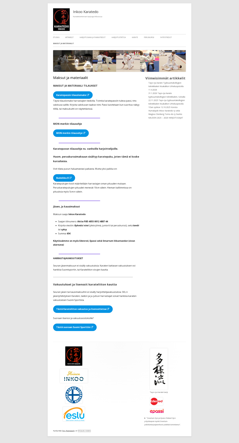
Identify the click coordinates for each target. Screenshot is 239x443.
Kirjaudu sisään (84, 431)
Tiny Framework (68, 431)
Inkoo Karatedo (85, 11)
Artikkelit (69, 37)
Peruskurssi (149, 37)
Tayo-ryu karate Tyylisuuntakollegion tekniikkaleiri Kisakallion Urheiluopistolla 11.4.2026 (166, 86)
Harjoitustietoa (119, 37)
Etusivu (56, 37)
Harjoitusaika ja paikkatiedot (93, 37)
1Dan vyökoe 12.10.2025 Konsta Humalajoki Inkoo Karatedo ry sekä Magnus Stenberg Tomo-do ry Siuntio (165, 110)
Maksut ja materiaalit (63, 43)
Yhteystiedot (166, 37)
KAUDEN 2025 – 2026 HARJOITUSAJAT (165, 117)
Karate (135, 37)
